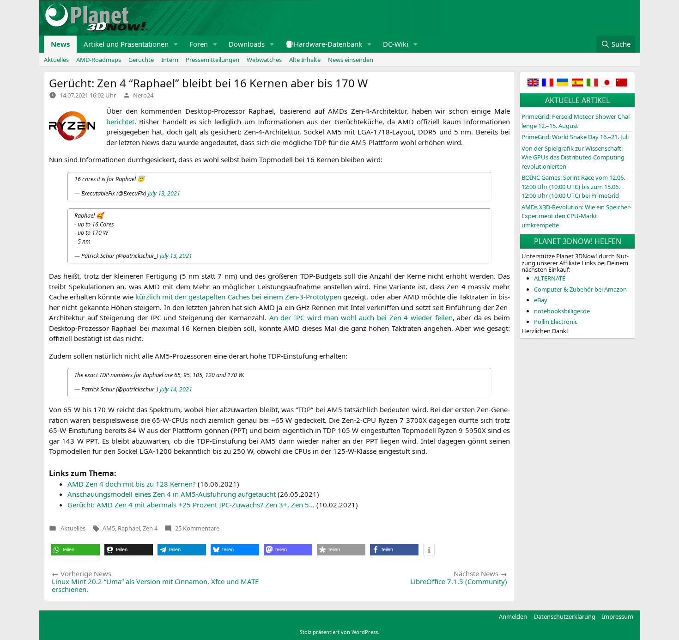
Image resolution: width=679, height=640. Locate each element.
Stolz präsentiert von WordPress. (339, 631)
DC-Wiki (395, 44)
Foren (198, 44)
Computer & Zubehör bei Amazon (580, 289)
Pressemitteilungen (212, 59)
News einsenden (350, 59)
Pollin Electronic (555, 321)
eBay (540, 300)
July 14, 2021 (176, 389)
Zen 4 (150, 528)
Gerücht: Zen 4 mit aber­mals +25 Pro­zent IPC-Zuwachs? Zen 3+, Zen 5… (191, 504)
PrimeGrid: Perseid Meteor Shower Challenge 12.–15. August (576, 121)
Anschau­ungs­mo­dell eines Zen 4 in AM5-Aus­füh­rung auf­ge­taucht (171, 494)
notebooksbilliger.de (562, 311)
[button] (176, 44)
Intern (169, 59)
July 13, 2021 (164, 193)
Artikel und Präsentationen (126, 44)
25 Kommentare (197, 528)
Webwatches (264, 59)
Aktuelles (56, 59)
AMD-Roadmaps (98, 59)
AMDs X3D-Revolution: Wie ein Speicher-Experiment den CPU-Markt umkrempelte (576, 216)
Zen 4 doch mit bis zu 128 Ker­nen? (131, 483)
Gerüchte (141, 59)
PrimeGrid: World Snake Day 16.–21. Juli (575, 137)
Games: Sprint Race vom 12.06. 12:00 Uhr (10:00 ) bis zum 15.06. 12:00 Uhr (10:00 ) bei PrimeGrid (573, 186)
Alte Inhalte (305, 59)
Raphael (129, 528)
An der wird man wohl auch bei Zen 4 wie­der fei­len (361, 317)
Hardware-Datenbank (328, 44)
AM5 (109, 528)
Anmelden (513, 616)
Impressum (617, 616)
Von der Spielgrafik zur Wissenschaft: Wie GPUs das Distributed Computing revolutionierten (572, 157)
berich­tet (120, 121)
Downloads (247, 44)
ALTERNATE (549, 278)
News (60, 44)
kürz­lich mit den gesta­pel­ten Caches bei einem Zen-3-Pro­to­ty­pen (238, 296)
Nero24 (143, 95)
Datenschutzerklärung (564, 616)
